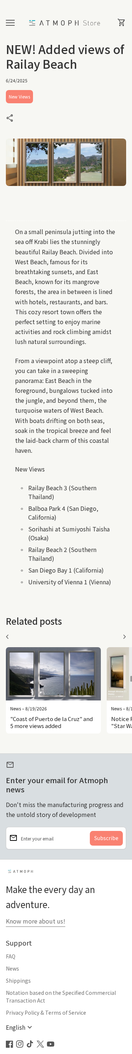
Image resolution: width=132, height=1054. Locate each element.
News (12, 968)
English (20, 1027)
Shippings (18, 980)
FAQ (10, 956)
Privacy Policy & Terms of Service (46, 1012)
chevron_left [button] (7, 636)
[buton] (20, 1027)
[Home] (66, 22)
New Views (19, 96)
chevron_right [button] (124, 636)
